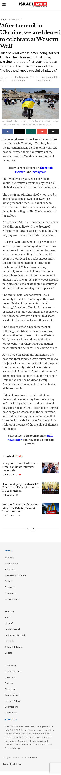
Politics (9, 683)
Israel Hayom (30, 757)
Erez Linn (9, 474)
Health (8, 617)
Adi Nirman (10, 515)
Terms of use (12, 695)
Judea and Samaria (15, 635)
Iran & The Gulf (13, 671)
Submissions (11, 706)
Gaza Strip (10, 677)
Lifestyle (9, 641)
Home (3, 19)
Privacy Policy (12, 701)
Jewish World (15, 19)
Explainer (10, 593)
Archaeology (11, 563)
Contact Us (11, 712)
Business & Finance (15, 575)
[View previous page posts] (27, 529)
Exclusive (10, 587)
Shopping (10, 689)
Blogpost (10, 569)
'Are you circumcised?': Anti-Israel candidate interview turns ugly (20, 467)
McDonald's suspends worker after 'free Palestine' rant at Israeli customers (20, 508)
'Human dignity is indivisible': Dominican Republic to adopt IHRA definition (20, 487)
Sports (8, 652)
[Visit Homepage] (32, 5)
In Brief (9, 623)
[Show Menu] (4, 5)
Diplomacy (11, 665)
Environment (12, 599)
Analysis (9, 557)
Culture (9, 581)
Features (9, 611)
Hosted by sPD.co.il (11, 764)
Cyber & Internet (14, 647)
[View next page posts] (33, 529)
